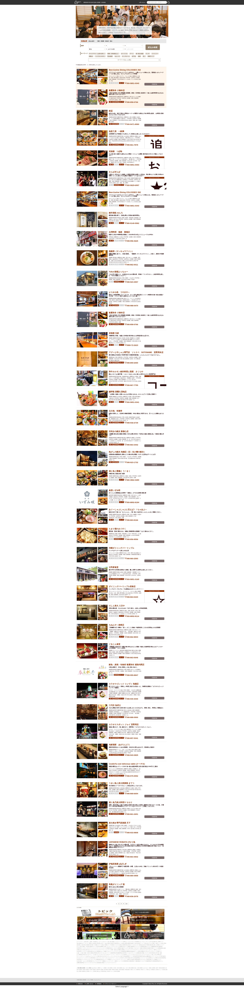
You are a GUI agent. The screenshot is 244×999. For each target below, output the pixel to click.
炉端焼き (142, 951)
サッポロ (106, 954)
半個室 (147, 944)
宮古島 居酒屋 (117, 971)
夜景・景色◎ (87, 952)
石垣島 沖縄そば (96, 971)
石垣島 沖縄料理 (82, 971)
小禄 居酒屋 (109, 967)
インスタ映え (161, 943)
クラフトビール (143, 957)
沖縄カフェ (143, 969)
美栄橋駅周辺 (119, 952)
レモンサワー (96, 948)
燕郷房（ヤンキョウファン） (121, 251)
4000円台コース (80, 951)
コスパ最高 (88, 943)
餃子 (122, 956)
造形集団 (99, 962)
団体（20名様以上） (113, 53)
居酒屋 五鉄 (114, 333)
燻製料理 (128, 951)
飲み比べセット (104, 959)
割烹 (94, 957)
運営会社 (80, 983)
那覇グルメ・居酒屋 (102, 967)
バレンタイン (103, 948)
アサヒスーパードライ (111, 951)
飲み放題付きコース (81, 943)
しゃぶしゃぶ (130, 954)
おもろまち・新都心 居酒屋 (149, 967)
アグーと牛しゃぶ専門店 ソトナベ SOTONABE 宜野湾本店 (136, 352)
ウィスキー (87, 948)
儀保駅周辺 (113, 952)
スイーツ (155, 951)
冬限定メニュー (104, 962)
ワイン (91, 948)
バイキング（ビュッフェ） (121, 959)
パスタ (134, 948)
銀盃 (111, 111)
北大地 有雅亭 (115, 411)
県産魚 (119, 948)
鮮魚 (145, 946)
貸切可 (109, 943)
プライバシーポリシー (110, 983)
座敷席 (128, 943)
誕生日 (112, 943)
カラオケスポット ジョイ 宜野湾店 (124, 724)
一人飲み (105, 943)
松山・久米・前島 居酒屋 (128, 967)
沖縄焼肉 (153, 969)
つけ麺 (135, 961)
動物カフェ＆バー (141, 961)
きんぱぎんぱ (114, 172)
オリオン (149, 946)
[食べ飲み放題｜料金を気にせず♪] (98, 917)
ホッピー (142, 954)
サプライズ (150, 951)
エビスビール (94, 956)
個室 (139, 56)
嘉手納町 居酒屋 (107, 969)
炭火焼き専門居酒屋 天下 (119, 823)
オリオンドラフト (93, 949)
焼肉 (140, 952)
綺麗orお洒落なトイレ (123, 949)
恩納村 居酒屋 (115, 969)
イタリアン (146, 952)
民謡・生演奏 (94, 944)
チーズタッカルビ (107, 957)
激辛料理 (137, 956)
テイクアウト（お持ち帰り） (97, 53)
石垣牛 (125, 954)
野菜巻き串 (96, 952)
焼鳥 (151, 944)
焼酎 (129, 946)
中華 (156, 957)
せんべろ (117, 56)
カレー (102, 951)
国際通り (102, 946)
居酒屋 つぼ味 (115, 151)
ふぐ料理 (147, 959)
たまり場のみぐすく (117, 529)
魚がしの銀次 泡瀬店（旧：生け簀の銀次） (127, 452)
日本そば (132, 957)
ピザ (146, 951)
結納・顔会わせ (114, 949)
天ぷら (134, 954)
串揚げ (128, 959)
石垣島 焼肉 (103, 971)
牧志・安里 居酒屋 (138, 967)
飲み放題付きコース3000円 (94, 946)
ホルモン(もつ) (103, 952)
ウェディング (83, 957)
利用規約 (99, 983)
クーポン (119, 951)
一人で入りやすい (100, 56)
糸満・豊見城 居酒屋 (160, 967)
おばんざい (88, 956)
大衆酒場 (142, 946)
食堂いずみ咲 (114, 490)
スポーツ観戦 (139, 948)
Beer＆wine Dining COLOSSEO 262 (125, 70)
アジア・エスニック (116, 957)
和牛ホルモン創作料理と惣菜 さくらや (126, 372)
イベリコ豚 (132, 956)
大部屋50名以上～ (110, 948)
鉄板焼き (133, 951)
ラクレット (109, 956)
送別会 (138, 943)
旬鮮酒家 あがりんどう (119, 745)
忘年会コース (130, 944)
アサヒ (95, 962)
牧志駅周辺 (137, 957)
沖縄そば (79, 949)
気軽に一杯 (85, 946)
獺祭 (105, 951)
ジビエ (146, 954)
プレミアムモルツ (100, 954)
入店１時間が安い (158, 954)
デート (132, 53)
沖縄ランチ (132, 969)
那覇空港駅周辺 (80, 962)
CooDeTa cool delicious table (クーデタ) (127, 764)
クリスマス (116, 944)
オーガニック (92, 959)
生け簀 (159, 957)
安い (144, 56)
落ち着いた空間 (155, 944)
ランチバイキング (99, 957)
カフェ (153, 957)
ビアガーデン (100, 949)
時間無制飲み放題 (162, 948)
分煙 (91, 957)
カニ (119, 956)
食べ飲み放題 (139, 53)
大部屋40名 (145, 948)
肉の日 (87, 949)
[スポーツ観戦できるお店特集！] (98, 932)
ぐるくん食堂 (114, 644)
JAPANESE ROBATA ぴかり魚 (122, 842)
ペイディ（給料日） (114, 961)
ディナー (142, 943)
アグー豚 (87, 951)
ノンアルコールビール (115, 946)
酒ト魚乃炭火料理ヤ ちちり (120, 802)
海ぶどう (125, 946)
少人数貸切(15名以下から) (82, 954)
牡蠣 (143, 952)
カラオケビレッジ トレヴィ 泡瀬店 (124, 684)
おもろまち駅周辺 (96, 951)
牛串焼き (133, 959)
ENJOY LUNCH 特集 (125, 957)
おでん (138, 954)
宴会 (165, 943)
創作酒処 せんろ (116, 213)
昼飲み (91, 56)
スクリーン (153, 956)
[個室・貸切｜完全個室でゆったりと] (142, 917)
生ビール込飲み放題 (122, 943)
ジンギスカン (115, 956)
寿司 (84, 944)
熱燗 (138, 952)
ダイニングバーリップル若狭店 (122, 586)
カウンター (136, 944)
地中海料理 (163, 956)
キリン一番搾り (153, 949)
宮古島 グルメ (110, 971)
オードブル (124, 53)
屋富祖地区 (137, 959)
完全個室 (110, 56)
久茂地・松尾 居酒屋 (117, 967)
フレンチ (158, 956)
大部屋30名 (88, 944)
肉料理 (116, 943)
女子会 (134, 56)
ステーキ (100, 944)
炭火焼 (90, 951)
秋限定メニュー (111, 959)
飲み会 (146, 943)
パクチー (159, 949)
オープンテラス (131, 949)
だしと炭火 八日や (117, 606)
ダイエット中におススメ (141, 949)
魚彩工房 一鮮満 (116, 131)
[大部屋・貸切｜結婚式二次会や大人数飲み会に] (98, 924)
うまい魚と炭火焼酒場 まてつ (121, 783)
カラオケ (150, 943)
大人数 (93, 943)
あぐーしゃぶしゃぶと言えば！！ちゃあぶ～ (128, 509)
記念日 (144, 944)
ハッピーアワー (107, 949)
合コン (116, 948)
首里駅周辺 (163, 957)
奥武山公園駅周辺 (146, 956)
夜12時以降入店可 (153, 952)
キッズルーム (126, 56)
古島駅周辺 (131, 961)
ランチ (147, 53)
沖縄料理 (132, 946)
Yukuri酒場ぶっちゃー (118, 272)
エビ (161, 951)
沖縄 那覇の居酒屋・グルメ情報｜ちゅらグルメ (89, 980)
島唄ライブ (151, 56)
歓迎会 (140, 944)
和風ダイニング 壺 (117, 884)
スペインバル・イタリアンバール (116, 954)
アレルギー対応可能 (128, 948)
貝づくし (161, 961)
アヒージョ (134, 952)
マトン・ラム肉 (92, 954)
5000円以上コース (81, 959)
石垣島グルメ (158, 969)
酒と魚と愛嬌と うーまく (119, 471)
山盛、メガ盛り (80, 952)
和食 (113, 944)
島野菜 (140, 956)
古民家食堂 (113, 567)
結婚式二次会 (133, 943)
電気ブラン (151, 959)
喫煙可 (121, 946)
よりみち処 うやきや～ (119, 292)
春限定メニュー (158, 959)
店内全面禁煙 (126, 956)
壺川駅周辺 (89, 961)
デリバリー (137, 946)
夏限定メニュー (106, 961)
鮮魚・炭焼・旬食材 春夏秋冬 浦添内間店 (126, 665)
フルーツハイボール (88, 962)
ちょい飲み (79, 946)
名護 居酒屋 (121, 969)
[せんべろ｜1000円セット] (142, 924)
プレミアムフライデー (97, 961)
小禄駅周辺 (98, 959)
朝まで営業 (104, 944)
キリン (87, 959)
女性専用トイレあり (126, 952)
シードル (121, 961)
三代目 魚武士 (115, 705)
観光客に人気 (80, 944)
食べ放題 (160, 952)
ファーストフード (112, 962)
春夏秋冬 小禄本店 (117, 90)
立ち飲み (83, 949)
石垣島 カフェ (89, 971)
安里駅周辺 (123, 951)
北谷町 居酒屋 (92, 969)
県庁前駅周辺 (159, 946)
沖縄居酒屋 (127, 969)
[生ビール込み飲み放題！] (142, 909)
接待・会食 (155, 943)
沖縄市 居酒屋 (86, 969)
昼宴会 (92, 952)
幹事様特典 (126, 961)
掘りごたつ (107, 946)
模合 (121, 944)
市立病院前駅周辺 (155, 961)
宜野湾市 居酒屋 (99, 969)
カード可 (109, 944)
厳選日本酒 (150, 948)
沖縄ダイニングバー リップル (121, 548)
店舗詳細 (154, 84)
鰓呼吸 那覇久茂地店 (118, 392)
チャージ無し (151, 954)
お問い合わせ (142, 2)
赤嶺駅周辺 (148, 961)
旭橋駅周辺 (153, 946)
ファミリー (155, 53)
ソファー (108, 952)
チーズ (148, 949)
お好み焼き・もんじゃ (82, 961)
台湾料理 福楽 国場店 (119, 232)
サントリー (161, 944)
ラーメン (155, 948)
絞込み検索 (152, 47)
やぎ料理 (149, 957)
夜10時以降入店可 (99, 943)
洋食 (158, 951)
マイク (88, 957)
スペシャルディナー (81, 956)
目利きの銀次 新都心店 (118, 431)
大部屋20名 (124, 944)
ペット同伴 (137, 951)
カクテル (142, 959)
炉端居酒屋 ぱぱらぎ (118, 864)
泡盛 (122, 948)
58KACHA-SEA (103, 956)
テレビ (78, 957)
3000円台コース (80, 948)
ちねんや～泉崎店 (116, 625)
